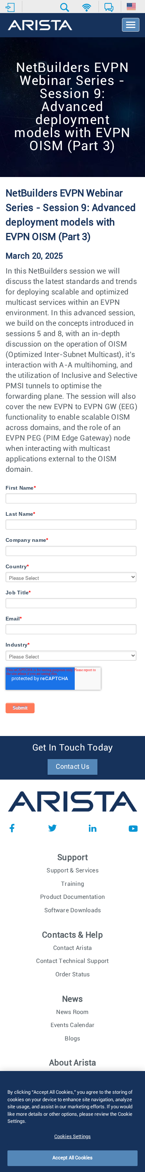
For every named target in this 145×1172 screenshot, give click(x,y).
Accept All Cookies (72, 1158)
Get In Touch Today (72, 747)
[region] (72, 1121)
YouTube (133, 828)
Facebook (11, 828)
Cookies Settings (72, 1136)
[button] (65, 7)
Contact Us (72, 767)
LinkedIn (92, 828)
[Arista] (39, 26)
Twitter (52, 828)
